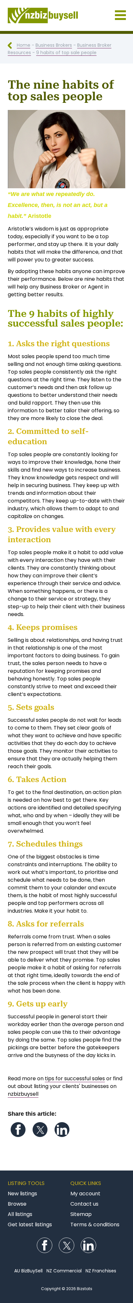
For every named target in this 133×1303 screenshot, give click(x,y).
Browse (17, 1204)
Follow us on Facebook (18, 1129)
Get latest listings (30, 1224)
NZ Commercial (64, 1271)
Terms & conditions (94, 1224)
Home (23, 45)
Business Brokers (54, 45)
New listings (22, 1193)
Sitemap (81, 1214)
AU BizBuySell (28, 1271)
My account (85, 1193)
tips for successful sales (75, 1078)
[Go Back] (12, 45)
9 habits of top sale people (66, 52)
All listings (20, 1214)
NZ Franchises (101, 1271)
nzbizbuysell (23, 1094)
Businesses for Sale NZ (66, 15)
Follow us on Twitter (40, 1129)
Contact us (84, 1204)
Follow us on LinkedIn (62, 1129)
